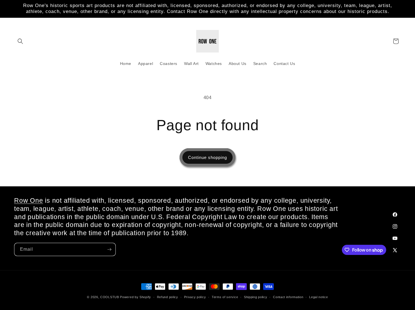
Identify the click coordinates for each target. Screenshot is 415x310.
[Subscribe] (109, 249)
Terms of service (225, 297)
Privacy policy (195, 297)
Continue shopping (207, 157)
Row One (28, 200)
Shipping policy (255, 297)
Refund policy (167, 297)
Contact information (288, 297)
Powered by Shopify (135, 297)
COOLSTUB (109, 297)
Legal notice (318, 297)
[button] (20, 41)
